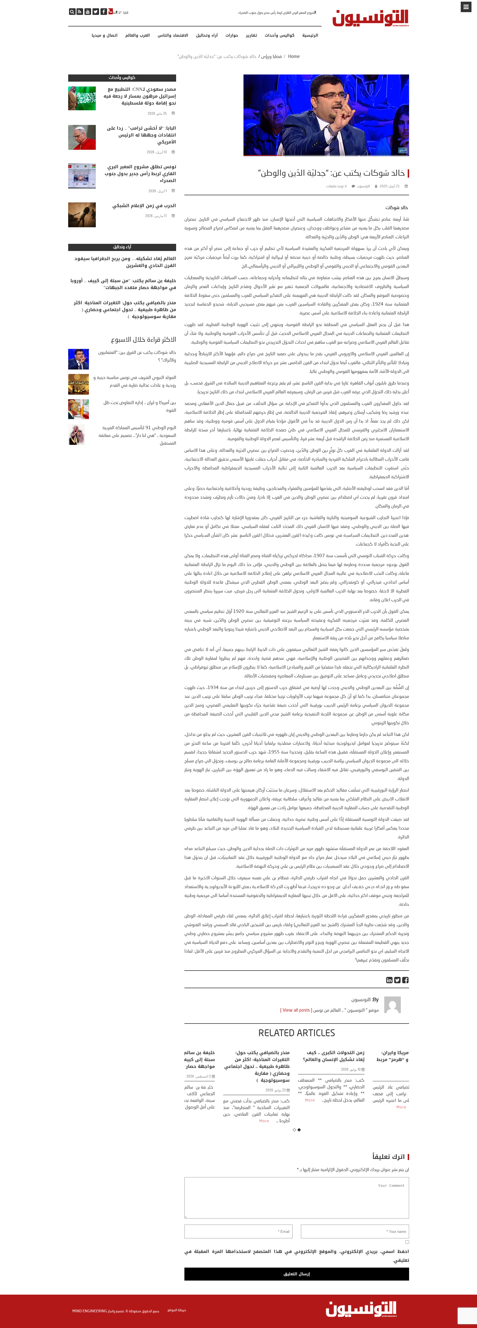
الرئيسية (310, 35)
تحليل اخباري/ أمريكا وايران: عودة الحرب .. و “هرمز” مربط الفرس (373, 1059)
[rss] (79, 11)
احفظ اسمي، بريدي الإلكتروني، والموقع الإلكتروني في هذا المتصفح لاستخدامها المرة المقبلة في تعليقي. (296, 1256)
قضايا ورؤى (271, 57)
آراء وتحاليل (207, 35)
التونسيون (363, 186)
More (230, 1121)
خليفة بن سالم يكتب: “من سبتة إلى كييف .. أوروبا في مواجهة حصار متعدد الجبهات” (123, 284)
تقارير (251, 35)
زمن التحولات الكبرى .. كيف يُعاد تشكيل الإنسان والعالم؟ (299, 1056)
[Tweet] (397, 980)
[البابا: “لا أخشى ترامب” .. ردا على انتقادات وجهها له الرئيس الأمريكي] (82, 139)
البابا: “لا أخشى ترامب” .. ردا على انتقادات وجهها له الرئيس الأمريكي (141, 135)
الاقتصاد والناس (173, 35)
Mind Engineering (89, 1311)
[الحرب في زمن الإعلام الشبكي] (82, 216)
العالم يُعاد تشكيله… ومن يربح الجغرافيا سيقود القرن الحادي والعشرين (125, 262)
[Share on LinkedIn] (389, 980)
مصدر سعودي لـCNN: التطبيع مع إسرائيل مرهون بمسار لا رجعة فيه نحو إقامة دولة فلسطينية (140, 96)
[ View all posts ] (296, 1010)
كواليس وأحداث (280, 35)
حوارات (232, 35)
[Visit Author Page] (392, 1012)
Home (294, 57)
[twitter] (95, 11)
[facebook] (103, 11)
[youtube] (87, 11)
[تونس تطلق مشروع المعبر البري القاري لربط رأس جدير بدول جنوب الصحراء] (82, 177)
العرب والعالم (137, 35)
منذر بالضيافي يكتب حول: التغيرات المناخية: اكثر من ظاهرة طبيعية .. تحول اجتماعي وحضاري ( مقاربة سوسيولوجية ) (222, 1066)
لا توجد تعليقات (336, 186)
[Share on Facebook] (405, 980)
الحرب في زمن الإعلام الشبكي (144, 205)
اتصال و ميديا (105, 35)
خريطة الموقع (177, 1310)
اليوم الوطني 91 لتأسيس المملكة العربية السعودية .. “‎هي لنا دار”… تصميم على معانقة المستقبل (137, 436)
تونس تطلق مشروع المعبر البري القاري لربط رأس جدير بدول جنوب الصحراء (270, 13)
